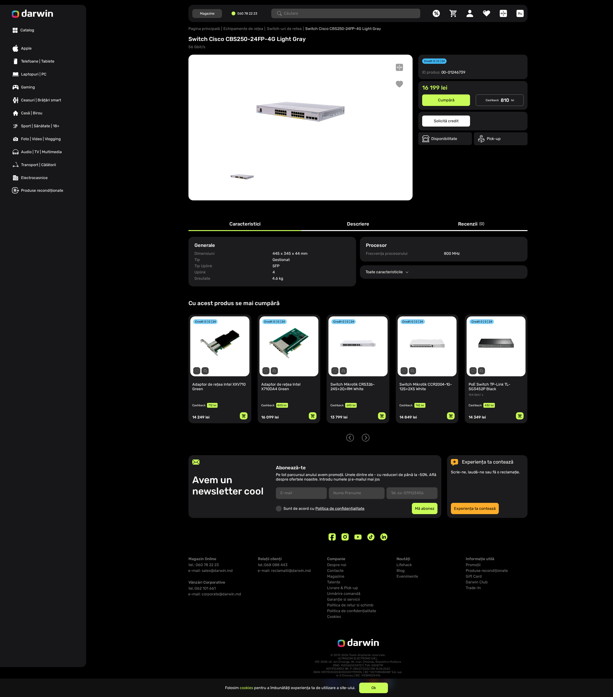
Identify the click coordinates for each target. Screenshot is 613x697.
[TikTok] (371, 536)
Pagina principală (204, 28)
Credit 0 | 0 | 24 (434, 61)
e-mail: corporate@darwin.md (214, 594)
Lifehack (404, 565)
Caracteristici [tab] (245, 224)
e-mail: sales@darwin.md (210, 570)
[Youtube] (358, 537)
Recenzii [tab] (471, 224)
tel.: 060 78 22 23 (203, 565)
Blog (401, 570)
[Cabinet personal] (469, 13)
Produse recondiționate (487, 570)
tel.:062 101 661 (202, 588)
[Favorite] (486, 13)
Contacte (335, 570)
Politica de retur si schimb (350, 605)
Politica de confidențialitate (339, 508)
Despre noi (336, 565)
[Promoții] (436, 13)
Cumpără (446, 100)
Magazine (207, 14)
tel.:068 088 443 (273, 565)
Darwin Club (477, 582)
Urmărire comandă (343, 593)
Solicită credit (446, 121)
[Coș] (453, 13)
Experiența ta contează (475, 508)
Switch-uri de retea (284, 28)
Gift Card (474, 576)
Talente (333, 582)
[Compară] (503, 13)
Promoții (473, 565)
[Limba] (520, 13)
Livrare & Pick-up (342, 588)
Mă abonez (424, 508)
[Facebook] (332, 536)
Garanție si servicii (343, 599)
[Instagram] (345, 536)
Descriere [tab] (358, 224)
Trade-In (473, 588)
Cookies (334, 616)
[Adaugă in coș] (243, 415)
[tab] (23, 30)
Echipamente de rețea (243, 28)
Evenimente (407, 576)
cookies (246, 687)
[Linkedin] (383, 536)
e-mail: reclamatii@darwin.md (284, 570)
